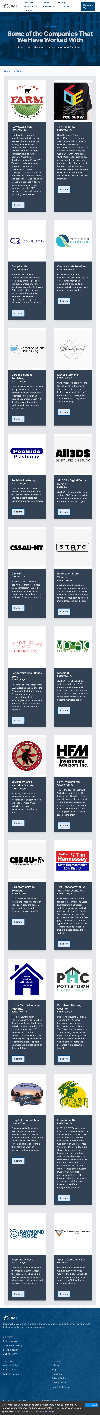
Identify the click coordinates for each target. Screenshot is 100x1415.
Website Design (10, 1365)
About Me (65, 6)
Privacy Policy (22, 1411)
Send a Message (11, 1341)
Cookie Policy (59, 1382)
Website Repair (10, 1369)
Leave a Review (10, 1349)
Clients (55, 1365)
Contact (28, 10)
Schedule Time (88, 6)
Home (7, 71)
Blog (54, 1369)
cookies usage (46, 1411)
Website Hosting (11, 1374)
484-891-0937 (10, 1354)
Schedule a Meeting (13, 1345)
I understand (91, 1405)
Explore (18, 205)
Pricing (61, 2)
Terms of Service (60, 1387)
